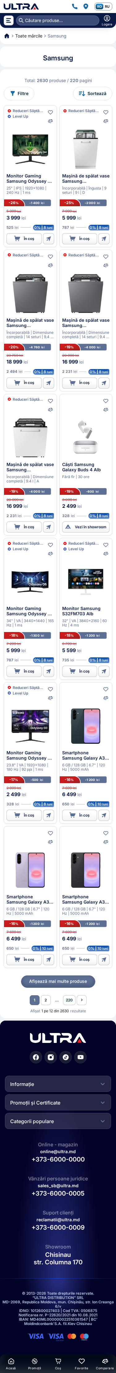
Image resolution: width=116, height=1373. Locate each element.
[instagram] (51, 1057)
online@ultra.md (58, 1151)
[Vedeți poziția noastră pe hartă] (85, 6)
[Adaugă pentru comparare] (50, 121)
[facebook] (36, 1057)
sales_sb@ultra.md (58, 1185)
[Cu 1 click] (48, 238)
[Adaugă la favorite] (50, 112)
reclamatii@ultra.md (58, 1219)
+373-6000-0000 (58, 1159)
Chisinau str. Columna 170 (58, 1258)
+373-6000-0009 (58, 1227)
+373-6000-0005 (58, 1193)
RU (107, 6)
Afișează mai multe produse (58, 981)
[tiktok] (65, 1057)
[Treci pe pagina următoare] (82, 1000)
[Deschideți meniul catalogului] (9, 20)
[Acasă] (21, 6)
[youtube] (80, 1057)
